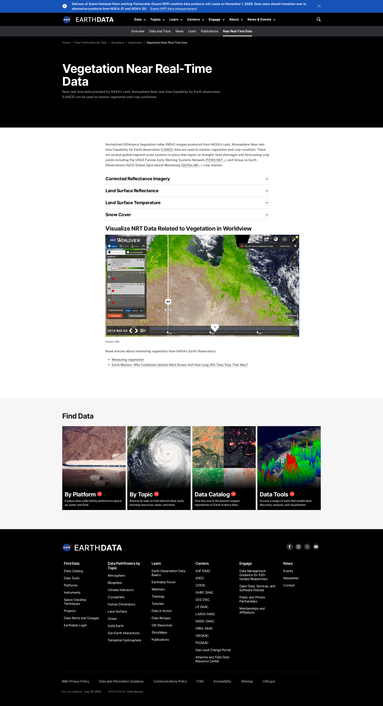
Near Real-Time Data (237, 31)
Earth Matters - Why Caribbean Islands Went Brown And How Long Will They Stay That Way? (180, 365)
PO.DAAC (202, 643)
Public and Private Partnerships (252, 599)
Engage (214, 19)
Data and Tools (160, 31)
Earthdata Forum (164, 582)
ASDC (199, 578)
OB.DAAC (202, 636)
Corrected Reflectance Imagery (138, 178)
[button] (202, 287)
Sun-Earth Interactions (123, 633)
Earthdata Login (75, 625)
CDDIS (200, 585)
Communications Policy (170, 681)
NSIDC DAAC (204, 621)
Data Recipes (161, 618)
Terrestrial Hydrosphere (124, 640)
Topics (155, 19)
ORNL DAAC (204, 628)
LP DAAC (201, 607)
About (234, 19)
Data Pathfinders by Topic (124, 565)
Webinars (158, 589)
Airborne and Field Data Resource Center (212, 659)
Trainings (158, 596)
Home (66, 42)
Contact (289, 585)
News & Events (259, 19)
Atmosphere (116, 575)
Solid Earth (115, 626)
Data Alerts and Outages (81, 618)
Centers (193, 19)
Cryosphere (116, 597)
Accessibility (222, 681)
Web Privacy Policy (75, 681)
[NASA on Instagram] (298, 546)
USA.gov (269, 681)
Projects (69, 611)
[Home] (95, 19)
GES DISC (202, 600)
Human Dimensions (121, 604)
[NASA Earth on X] (307, 546)
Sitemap (247, 681)
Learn (173, 19)
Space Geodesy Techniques (75, 602)
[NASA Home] (67, 20)
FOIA (200, 681)
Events (288, 571)
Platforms (71, 585)
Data (137, 19)
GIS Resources (162, 625)
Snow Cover (118, 214)
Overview (137, 31)
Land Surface (117, 611)
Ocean (112, 619)
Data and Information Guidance (121, 681)
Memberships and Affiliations (252, 610)
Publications (209, 31)
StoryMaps (159, 632)
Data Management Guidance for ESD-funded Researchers (253, 575)
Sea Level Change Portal (213, 650)
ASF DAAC (202, 571)
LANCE (167, 149)
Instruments (72, 592)
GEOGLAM (190, 165)
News (180, 31)
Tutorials (158, 604)
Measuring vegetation (128, 359)
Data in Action (162, 611)
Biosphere (117, 42)
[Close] (319, 6)
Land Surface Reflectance (132, 190)
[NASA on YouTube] (316, 546)
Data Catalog (73, 571)
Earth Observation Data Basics (168, 573)
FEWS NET (214, 160)
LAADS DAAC (205, 614)
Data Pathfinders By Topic (90, 42)
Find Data (71, 563)
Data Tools (71, 578)
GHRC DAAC (204, 592)
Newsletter (291, 578)
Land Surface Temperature (133, 202)
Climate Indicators (120, 590)
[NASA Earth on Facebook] (289, 546)
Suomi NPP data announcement (173, 9)
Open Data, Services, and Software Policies (257, 588)
